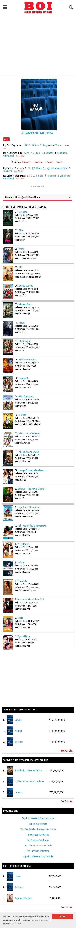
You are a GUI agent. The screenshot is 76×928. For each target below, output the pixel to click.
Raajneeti (47, 145)
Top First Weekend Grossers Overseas (38, 829)
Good (49, 162)
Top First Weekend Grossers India (38, 818)
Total (58, 162)
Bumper (26, 162)
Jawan (18, 719)
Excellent (38, 162)
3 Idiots (35, 145)
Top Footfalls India (38, 823)
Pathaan (19, 741)
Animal (18, 730)
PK (26, 145)
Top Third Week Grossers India (38, 845)
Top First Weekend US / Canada (38, 856)
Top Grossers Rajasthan (38, 851)
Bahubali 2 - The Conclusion (28, 770)
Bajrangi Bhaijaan (23, 898)
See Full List (20, 155)
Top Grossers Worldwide (38, 840)
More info (16, 924)
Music (6, 139)
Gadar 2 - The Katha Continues (29, 781)
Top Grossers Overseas (38, 834)
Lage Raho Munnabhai (56, 168)
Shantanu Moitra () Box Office (22, 197)
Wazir (58, 145)
